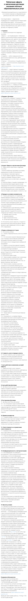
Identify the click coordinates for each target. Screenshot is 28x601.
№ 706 (3, 537)
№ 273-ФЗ (13, 532)
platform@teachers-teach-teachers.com (10, 93)
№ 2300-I (9, 540)
